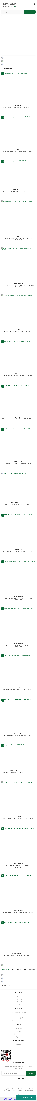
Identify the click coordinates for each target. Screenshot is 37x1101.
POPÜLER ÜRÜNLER (19, 970)
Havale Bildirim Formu (18, 1002)
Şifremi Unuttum (18, 1034)
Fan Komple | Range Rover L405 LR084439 (15, 191)
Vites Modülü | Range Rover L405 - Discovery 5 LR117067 (18, 866)
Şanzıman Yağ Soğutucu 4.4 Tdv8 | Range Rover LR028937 (18, 599)
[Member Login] (29, 4)
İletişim (18, 996)
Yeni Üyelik (18, 1028)
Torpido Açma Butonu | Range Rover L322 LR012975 (18, 331)
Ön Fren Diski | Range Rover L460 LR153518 (15, 505)
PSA (18, 236)
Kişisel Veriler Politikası (18, 1021)
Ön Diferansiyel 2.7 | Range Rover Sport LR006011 (17, 464)
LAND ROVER (17, 105)
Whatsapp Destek (27, 1098)
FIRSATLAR (5, 970)
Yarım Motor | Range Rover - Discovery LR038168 (17, 151)
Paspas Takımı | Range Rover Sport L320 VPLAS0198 (18, 819)
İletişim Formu (19, 1005)
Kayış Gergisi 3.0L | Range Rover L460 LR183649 (16, 107)
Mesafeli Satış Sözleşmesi (18, 1012)
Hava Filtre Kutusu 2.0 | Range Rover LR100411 (16, 955)
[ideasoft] (8, 1099)
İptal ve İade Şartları (18, 1018)
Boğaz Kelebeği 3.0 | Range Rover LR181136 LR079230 (18, 239)
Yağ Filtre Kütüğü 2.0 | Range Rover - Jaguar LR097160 (18, 551)
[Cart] (34, 5)
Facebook (18, 1044)
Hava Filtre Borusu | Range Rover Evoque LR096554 (17, 735)
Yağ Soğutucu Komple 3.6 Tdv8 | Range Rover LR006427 (18, 646)
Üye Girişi (18, 1031)
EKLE (31, 1073)
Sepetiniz (18, 1037)
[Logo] (9, 5)
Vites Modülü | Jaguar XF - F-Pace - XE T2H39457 (16, 419)
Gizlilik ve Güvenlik (18, 1015)
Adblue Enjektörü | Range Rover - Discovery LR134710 (18, 912)
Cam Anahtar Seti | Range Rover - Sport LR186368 (17, 690)
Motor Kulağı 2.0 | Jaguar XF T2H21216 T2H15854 (17, 376)
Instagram (18, 1047)
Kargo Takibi (18, 999)
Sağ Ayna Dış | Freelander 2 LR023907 (13, 773)
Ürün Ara (31, 12)
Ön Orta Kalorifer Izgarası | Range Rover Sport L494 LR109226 (18, 286)
